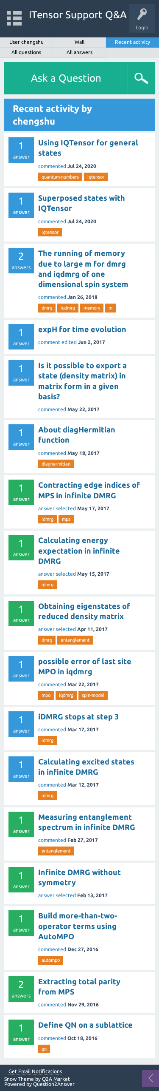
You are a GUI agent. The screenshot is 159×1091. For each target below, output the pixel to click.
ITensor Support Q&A (78, 14)
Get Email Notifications (35, 1071)
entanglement (75, 639)
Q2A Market (56, 1079)
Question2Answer (54, 1084)
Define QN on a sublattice (85, 1024)
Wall (79, 42)
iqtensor (95, 176)
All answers (79, 52)
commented (52, 166)
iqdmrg (68, 307)
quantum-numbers (60, 176)
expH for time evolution (82, 329)
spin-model (93, 695)
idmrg (47, 519)
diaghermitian (56, 463)
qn (44, 1048)
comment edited (57, 342)
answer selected (57, 508)
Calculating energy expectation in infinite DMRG (79, 550)
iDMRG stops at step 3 (78, 716)
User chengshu (26, 42)
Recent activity (132, 42)
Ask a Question (66, 78)
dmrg (47, 307)
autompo (51, 960)
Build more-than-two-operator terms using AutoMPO (77, 925)
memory (92, 307)
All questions (26, 52)
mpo (46, 695)
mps (66, 519)
